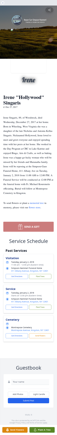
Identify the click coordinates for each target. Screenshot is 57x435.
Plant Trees (40, 276)
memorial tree (37, 203)
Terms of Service (36, 423)
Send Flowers (40, 336)
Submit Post (28, 400)
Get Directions (16, 276)
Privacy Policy (20, 423)
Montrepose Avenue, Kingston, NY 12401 (30, 330)
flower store (34, 207)
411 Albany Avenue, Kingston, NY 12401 (29, 271)
